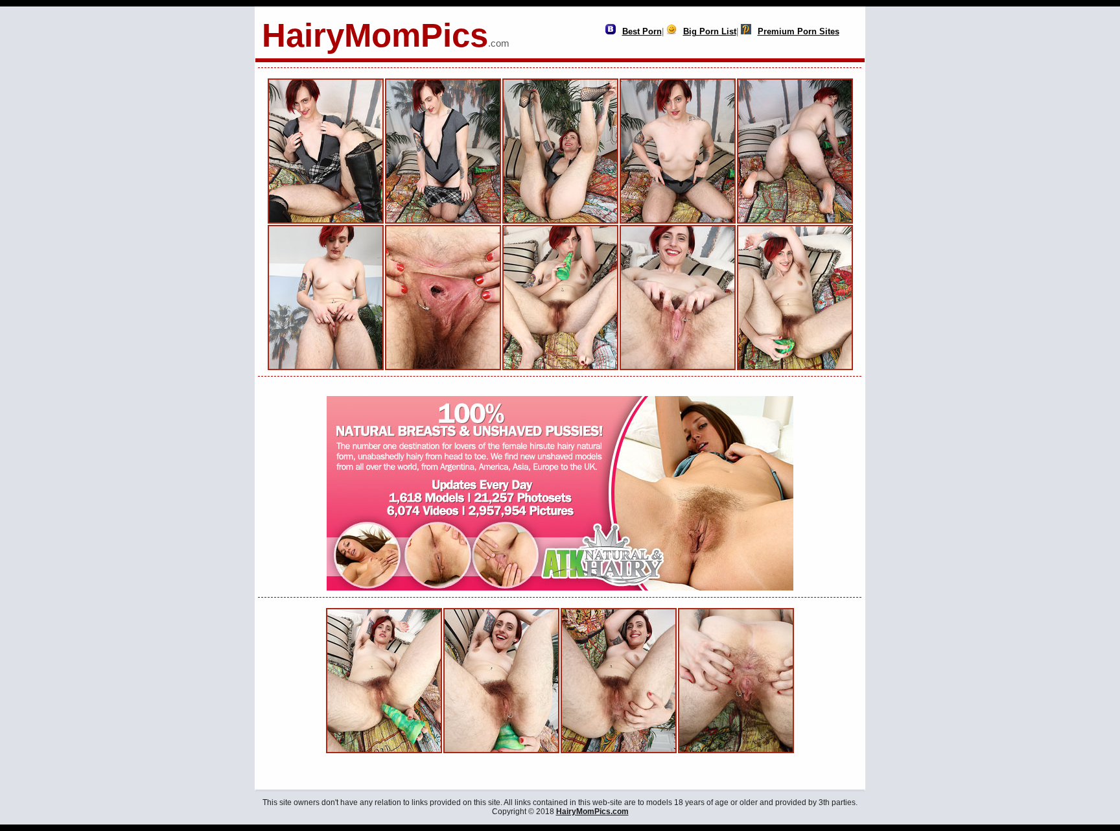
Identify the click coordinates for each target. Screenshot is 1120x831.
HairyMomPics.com (592, 811)
